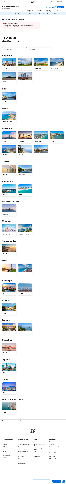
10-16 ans (5, 441)
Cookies (62, 472)
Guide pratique (37, 456)
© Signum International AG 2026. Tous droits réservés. (54, 473)
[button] (4, 2)
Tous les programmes (22, 465)
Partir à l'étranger (21, 446)
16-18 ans (5, 444)
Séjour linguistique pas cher (23, 453)
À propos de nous (53, 441)
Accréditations (37, 458)
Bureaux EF (51, 444)
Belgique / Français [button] (6, 472)
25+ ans (4, 449)
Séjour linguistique (22, 441)
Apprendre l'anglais (22, 463)
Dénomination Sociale (37, 472)
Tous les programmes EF (54, 446)
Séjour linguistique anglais (23, 444)
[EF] (33, 2)
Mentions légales (56, 472)
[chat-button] (63, 481)
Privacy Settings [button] (39, 473)
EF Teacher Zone (37, 454)
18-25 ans (5, 446)
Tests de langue (37, 451)
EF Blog (35, 441)
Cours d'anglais (21, 456)
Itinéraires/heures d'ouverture (55, 460)
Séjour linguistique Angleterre (24, 449)
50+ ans (4, 451)
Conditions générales (47, 472)
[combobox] (14, 49)
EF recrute (51, 449)
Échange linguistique (22, 458)
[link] (11, 7)
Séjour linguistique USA (23, 451)
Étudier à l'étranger (22, 461)
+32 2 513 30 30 (52, 458)
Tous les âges (5, 457)
